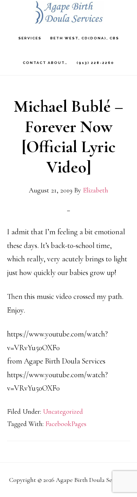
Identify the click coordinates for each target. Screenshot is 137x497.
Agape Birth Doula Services (68, 12)
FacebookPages (65, 424)
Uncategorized (63, 411)
